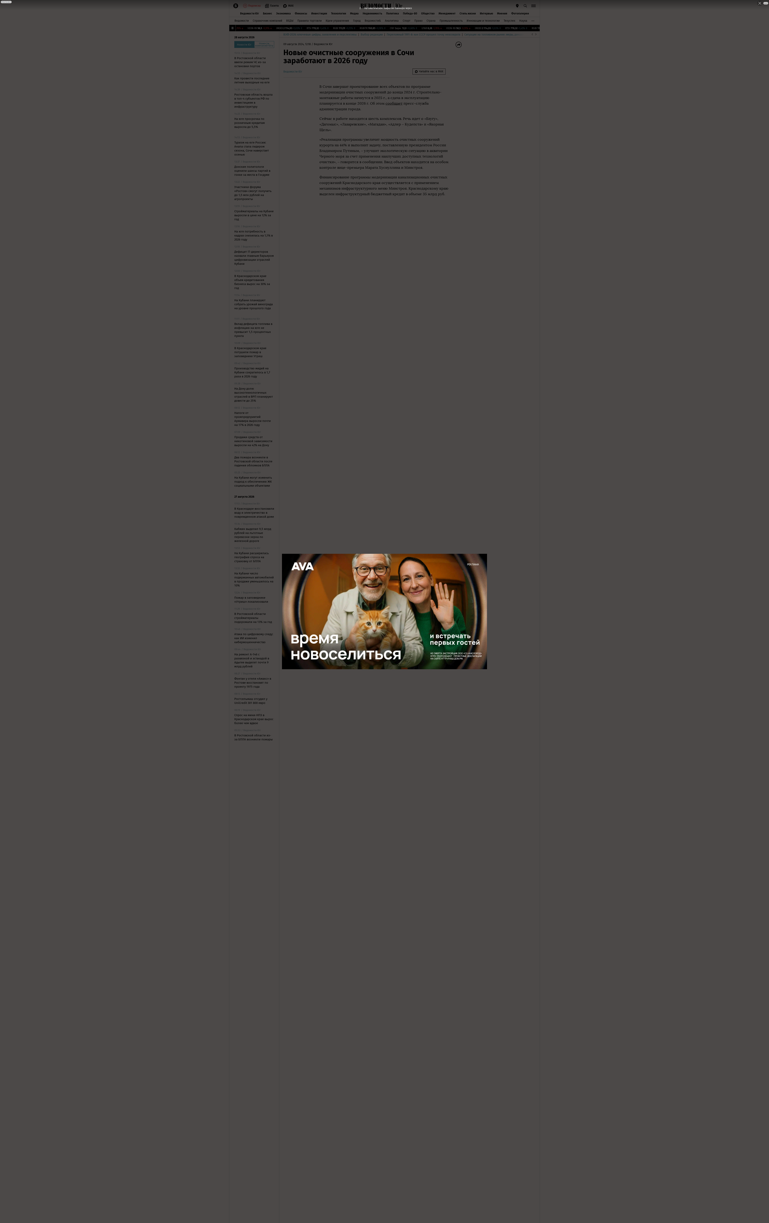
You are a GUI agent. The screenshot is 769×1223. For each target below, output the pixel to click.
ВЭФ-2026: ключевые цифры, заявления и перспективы (320, 34)
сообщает (394, 103)
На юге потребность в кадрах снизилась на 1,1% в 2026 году (253, 235)
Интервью (486, 13)
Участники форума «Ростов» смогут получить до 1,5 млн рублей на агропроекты (253, 193)
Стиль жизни (468, 13)
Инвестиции (319, 13)
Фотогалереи (520, 13)
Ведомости (242, 20)
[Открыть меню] (533, 6)
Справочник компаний (267, 20)
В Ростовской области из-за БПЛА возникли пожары (253, 737)
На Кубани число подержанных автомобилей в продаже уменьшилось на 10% (254, 579)
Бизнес (267, 13)
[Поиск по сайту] (525, 6)
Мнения (502, 13)
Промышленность (451, 20)
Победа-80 (410, 13)
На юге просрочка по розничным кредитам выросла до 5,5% (249, 123)
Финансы (301, 13)
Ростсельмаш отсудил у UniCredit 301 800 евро (250, 701)
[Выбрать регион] (517, 6)
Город (357, 20)
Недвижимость (372, 13)
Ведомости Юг (249, 13)
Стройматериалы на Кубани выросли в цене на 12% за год (254, 215)
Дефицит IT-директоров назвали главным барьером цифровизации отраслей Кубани (254, 258)
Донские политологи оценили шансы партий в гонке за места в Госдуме (252, 171)
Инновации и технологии (483, 20)
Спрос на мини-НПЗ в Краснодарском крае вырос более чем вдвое (253, 719)
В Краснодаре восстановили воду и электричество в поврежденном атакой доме (254, 513)
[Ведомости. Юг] (398, 5)
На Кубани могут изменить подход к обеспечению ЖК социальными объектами (253, 481)
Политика (392, 13)
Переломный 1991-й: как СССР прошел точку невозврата (423, 34)
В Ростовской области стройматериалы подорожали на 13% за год (253, 618)
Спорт (406, 20)
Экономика (283, 13)
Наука (523, 20)
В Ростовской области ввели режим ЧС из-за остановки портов (250, 62)
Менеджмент (447, 13)
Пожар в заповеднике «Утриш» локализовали (251, 599)
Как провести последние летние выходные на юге (252, 80)
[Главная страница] (375, 6)
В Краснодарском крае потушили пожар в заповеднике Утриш (250, 352)
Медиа (354, 13)
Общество (428, 13)
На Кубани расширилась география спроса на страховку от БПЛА (251, 557)
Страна (431, 20)
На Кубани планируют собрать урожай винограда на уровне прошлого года (253, 304)
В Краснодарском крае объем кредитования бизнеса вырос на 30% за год (252, 282)
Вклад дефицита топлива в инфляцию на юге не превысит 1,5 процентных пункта (253, 330)
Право (418, 20)
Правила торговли (309, 20)
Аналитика (392, 20)
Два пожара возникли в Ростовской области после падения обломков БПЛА (253, 461)
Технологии (338, 13)
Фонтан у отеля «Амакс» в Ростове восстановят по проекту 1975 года (252, 682)
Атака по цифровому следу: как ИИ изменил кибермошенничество (253, 638)
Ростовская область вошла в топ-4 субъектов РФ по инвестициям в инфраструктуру (253, 100)
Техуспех (509, 20)
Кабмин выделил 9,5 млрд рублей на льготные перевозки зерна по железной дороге (252, 535)
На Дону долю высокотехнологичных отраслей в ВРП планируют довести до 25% (253, 394)
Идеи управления (337, 20)
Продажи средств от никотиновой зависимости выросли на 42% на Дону (253, 441)
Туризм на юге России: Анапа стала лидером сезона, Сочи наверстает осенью (251, 148)
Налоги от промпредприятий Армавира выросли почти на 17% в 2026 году (252, 419)
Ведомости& (373, 20)
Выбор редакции (372, 34)
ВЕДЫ (289, 20)
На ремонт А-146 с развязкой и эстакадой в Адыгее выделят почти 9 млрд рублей (251, 660)
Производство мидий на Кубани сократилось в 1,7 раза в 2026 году (252, 372)
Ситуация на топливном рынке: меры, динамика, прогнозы (502, 34)
